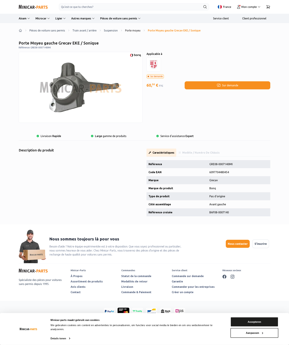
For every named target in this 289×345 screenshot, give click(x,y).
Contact (76, 292)
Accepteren (254, 321)
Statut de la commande (136, 276)
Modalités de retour (134, 281)
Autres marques (81, 18)
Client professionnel (254, 18)
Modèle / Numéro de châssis (201, 152)
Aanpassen (252, 332)
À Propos (76, 276)
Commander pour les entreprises (193, 286)
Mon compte (249, 6)
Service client (221, 18)
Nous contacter (238, 243)
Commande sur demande (188, 276)
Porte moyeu (132, 30)
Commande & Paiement (136, 292)
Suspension (111, 30)
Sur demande (230, 85)
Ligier (58, 18)
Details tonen (58, 338)
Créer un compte (183, 292)
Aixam (22, 18)
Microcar (40, 18)
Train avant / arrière (84, 30)
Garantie (177, 281)
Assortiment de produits (87, 281)
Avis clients (78, 286)
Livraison (127, 286)
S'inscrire (261, 243)
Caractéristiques (163, 152)
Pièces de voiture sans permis (118, 18)
